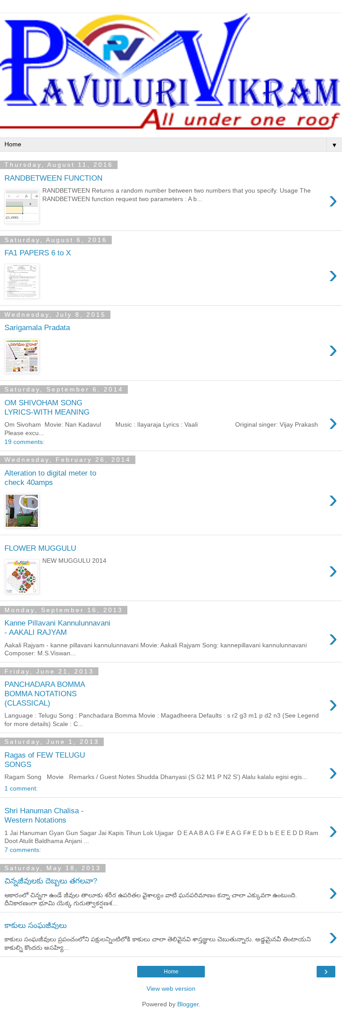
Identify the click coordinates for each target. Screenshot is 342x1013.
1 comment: (21, 788)
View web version (171, 988)
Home (171, 972)
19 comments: (24, 441)
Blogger (188, 1004)
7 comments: (22, 849)
